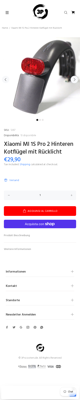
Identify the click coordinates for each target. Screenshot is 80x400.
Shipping (25, 164)
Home (5, 28)
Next (74, 79)
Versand (14, 180)
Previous (5, 79)
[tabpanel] (40, 77)
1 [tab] (37, 120)
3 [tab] (43, 120)
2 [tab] (40, 120)
